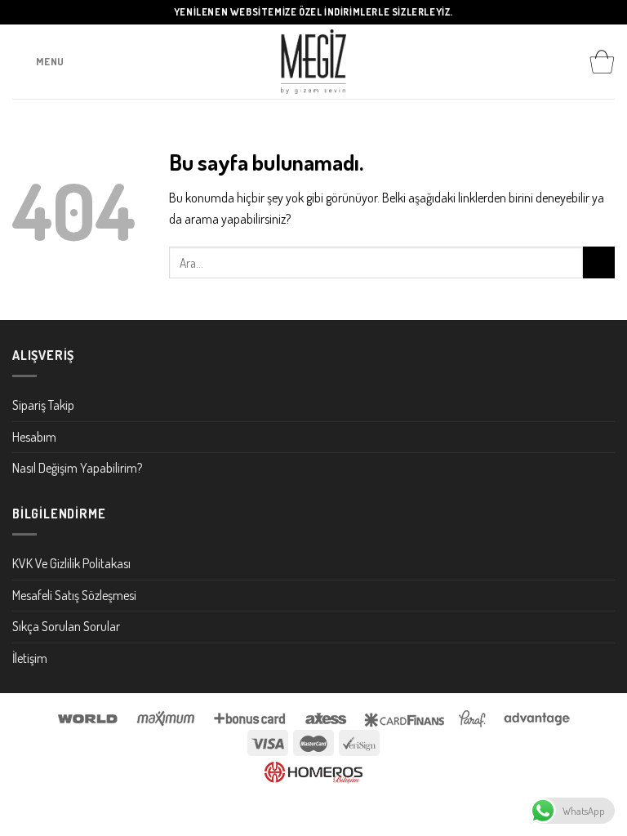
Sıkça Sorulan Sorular (66, 626)
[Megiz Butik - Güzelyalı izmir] (313, 61)
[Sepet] (602, 62)
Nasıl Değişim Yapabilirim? (77, 468)
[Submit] (599, 262)
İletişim (29, 658)
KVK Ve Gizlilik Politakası (71, 563)
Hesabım (34, 437)
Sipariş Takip (43, 405)
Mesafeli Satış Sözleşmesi (74, 595)
